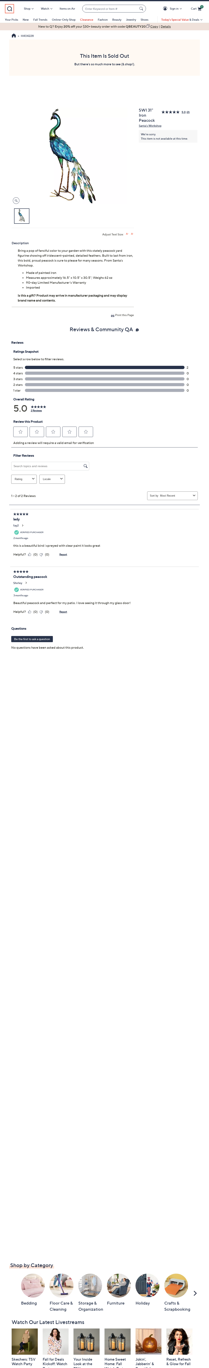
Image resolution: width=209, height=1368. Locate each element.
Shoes (144, 19)
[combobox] (110, 8)
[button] (166, 9)
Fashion (103, 19)
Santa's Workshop (150, 125)
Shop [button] (27, 8)
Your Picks (11, 19)
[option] (104, 26)
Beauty (116, 19)
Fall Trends (40, 19)
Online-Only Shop (64, 19)
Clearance (86, 19)
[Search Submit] (142, 8)
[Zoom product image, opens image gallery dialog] (15, 200)
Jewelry (131, 19)
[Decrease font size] (132, 233)
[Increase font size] (127, 233)
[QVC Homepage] (14, 36)
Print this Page (124, 315)
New (26, 19)
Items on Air (67, 8)
